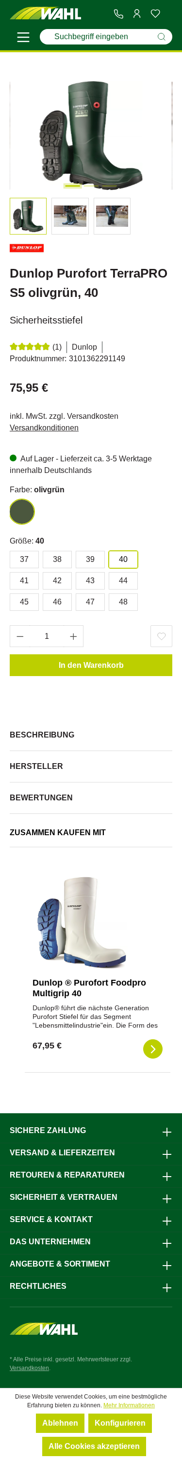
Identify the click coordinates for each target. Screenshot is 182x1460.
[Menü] (23, 38)
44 (123, 580)
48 (123, 602)
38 (57, 559)
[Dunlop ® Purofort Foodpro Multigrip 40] (81, 921)
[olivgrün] (22, 512)
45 (24, 602)
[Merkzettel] (155, 13)
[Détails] (153, 1049)
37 (24, 559)
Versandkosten (29, 1368)
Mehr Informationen (129, 1405)
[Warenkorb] (168, 14)
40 (123, 559)
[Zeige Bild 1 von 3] (72, 186)
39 (90, 559)
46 (57, 602)
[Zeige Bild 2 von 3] (90, 186)
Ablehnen (60, 1423)
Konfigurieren (120, 1423)
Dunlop (84, 347)
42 (57, 580)
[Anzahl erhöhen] (74, 636)
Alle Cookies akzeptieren (94, 1446)
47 (90, 602)
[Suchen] (161, 36)
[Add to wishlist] (161, 636)
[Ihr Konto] (137, 13)
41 (24, 580)
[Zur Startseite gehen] (46, 13)
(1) (57, 347)
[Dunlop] (27, 250)
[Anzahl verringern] (20, 636)
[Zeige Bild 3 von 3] (109, 186)
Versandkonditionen (44, 428)
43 (90, 580)
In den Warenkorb (91, 665)
